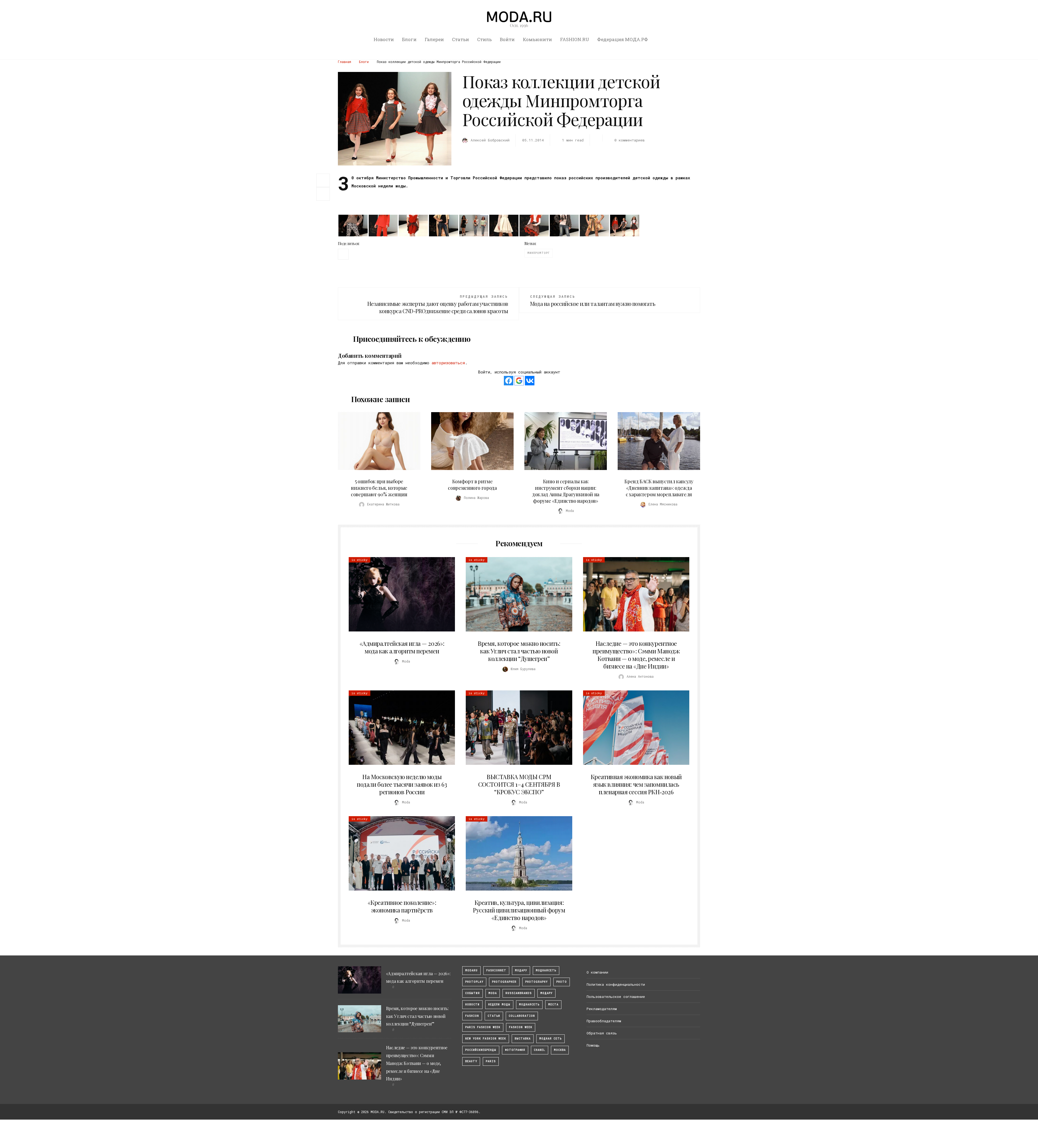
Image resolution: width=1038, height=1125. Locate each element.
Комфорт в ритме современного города (472, 484)
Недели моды (499, 1004)
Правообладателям (604, 1020)
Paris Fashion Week (482, 1027)
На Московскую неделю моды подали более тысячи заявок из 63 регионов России (402, 784)
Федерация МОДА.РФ (622, 39)
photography (536, 982)
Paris (491, 1061)
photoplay (474, 982)
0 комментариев (629, 140)
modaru (471, 970)
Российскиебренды (480, 1050)
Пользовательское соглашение (616, 996)
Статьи (460, 39)
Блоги (409, 39)
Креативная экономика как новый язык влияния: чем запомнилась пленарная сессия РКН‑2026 (636, 784)
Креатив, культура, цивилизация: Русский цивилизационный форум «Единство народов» (519, 910)
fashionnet (496, 970)
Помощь (593, 1045)
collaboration (522, 1016)
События (472, 993)
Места (553, 1004)
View (376, 441)
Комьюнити (537, 39)
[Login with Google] (519, 380)
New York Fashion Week (485, 1038)
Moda (492, 993)
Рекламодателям (602, 1008)
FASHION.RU (574, 39)
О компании (597, 972)
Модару (546, 993)
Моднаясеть (529, 1004)
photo (561, 982)
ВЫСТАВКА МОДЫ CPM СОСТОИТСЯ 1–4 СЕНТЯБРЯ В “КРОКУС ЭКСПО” (519, 784)
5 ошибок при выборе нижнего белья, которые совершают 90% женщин (379, 488)
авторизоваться (448, 362)
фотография (515, 1050)
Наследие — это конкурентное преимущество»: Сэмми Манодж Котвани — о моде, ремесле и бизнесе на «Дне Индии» (636, 654)
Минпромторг (538, 253)
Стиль (484, 39)
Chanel (539, 1050)
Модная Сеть (550, 1038)
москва (560, 1050)
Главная (344, 61)
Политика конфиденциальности (616, 984)
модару (521, 970)
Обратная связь (602, 1033)
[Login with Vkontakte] (529, 380)
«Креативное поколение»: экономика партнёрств (402, 906)
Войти (507, 39)
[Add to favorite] (324, 194)
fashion (472, 1016)
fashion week (520, 1027)
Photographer (504, 982)
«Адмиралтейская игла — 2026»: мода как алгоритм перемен (402, 647)
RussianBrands (518, 993)
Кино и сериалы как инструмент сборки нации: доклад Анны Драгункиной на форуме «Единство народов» (565, 491)
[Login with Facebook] (508, 380)
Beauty (471, 1061)
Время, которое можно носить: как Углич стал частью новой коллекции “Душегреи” (519, 651)
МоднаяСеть (546, 970)
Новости (384, 39)
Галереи (434, 39)
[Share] (323, 180)
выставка (523, 1038)
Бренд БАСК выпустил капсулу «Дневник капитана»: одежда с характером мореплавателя (658, 488)
